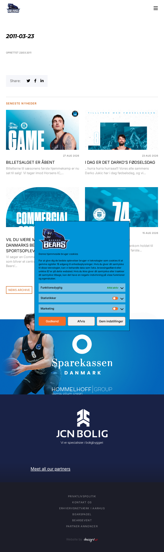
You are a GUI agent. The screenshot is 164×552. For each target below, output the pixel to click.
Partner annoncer (82, 526)
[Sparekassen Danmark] (82, 337)
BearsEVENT (82, 520)
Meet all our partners (50, 468)
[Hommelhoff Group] (82, 388)
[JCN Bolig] (82, 408)
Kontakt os (82, 502)
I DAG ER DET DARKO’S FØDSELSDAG (120, 162)
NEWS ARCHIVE (19, 290)
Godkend (52, 321)
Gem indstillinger (111, 321)
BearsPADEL (81, 514)
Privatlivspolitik (82, 496)
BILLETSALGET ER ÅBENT (30, 162)
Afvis (81, 321)
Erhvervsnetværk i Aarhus (82, 508)
